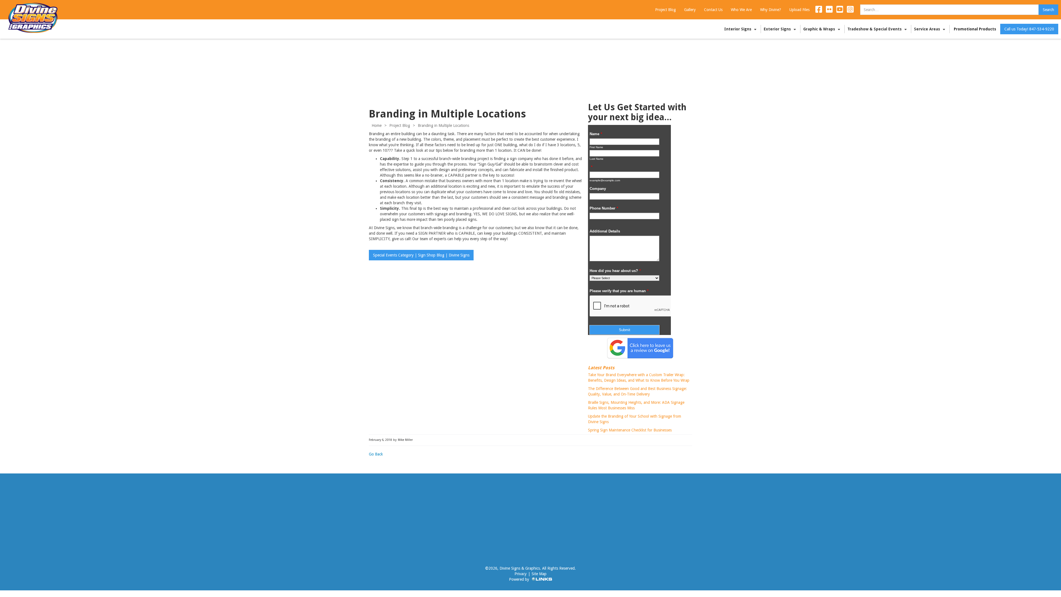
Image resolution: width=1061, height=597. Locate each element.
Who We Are (284, 504)
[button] (741, 29)
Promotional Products (975, 29)
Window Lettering (247, 512)
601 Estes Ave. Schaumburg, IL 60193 (831, 504)
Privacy (520, 574)
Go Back (376, 454)
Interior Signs (22, 540)
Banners (239, 521)
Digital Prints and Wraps (31, 532)
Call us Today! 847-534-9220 (1029, 29)
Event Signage (245, 529)
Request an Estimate (553, 512)
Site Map (539, 574)
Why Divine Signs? (289, 512)
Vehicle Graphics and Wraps (24, 507)
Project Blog (399, 125)
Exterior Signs (244, 504)
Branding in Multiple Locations (443, 125)
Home (377, 125)
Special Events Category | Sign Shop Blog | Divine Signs (421, 255)
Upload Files (546, 504)
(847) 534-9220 (812, 512)
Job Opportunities (288, 529)
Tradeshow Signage (20, 521)
